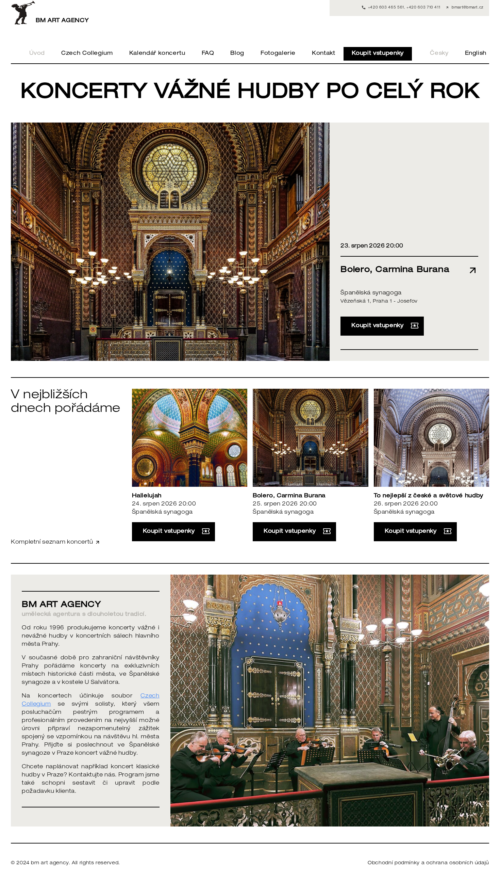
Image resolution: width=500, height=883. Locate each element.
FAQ (208, 54)
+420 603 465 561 (386, 8)
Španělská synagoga (371, 293)
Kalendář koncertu (157, 54)
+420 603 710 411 (423, 8)
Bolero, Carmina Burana (289, 496)
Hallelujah (147, 496)
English (475, 54)
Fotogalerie (278, 54)
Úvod (37, 54)
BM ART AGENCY (62, 21)
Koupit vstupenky (378, 54)
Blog (237, 54)
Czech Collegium (87, 54)
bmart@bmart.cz (468, 8)
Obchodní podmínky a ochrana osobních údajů (428, 863)
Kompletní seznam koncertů (53, 542)
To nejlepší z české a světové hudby (428, 496)
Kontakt (323, 54)
